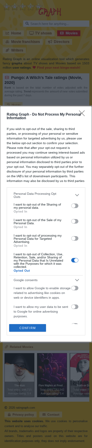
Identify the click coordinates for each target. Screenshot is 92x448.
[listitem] (46, 195)
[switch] (74, 206)
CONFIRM (27, 328)
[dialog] (46, 224)
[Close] (83, 114)
